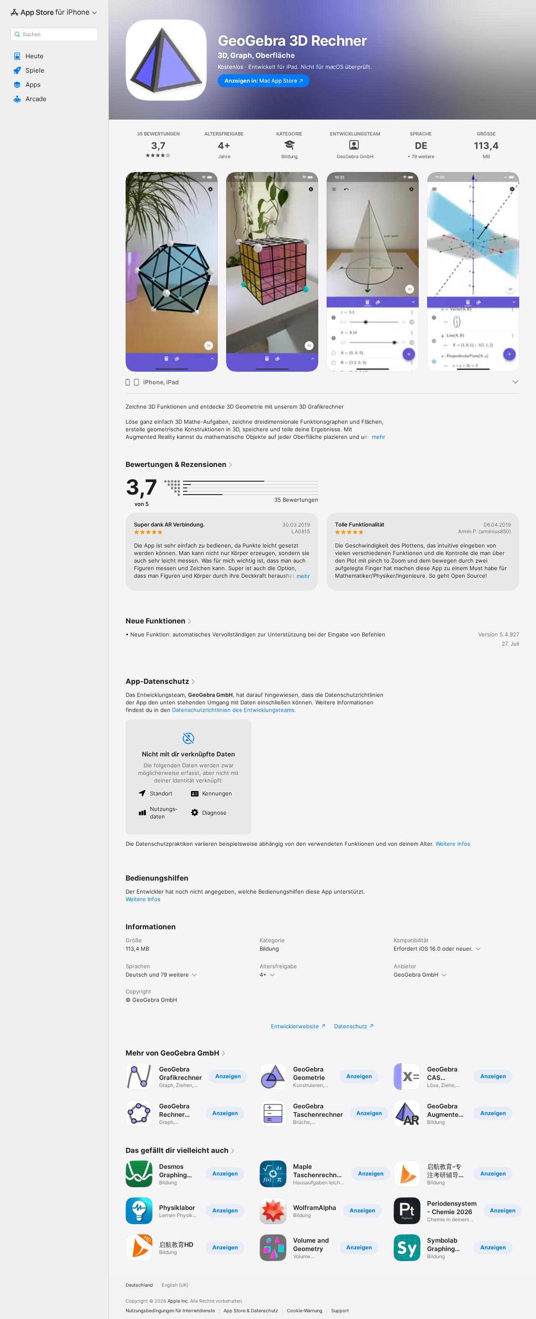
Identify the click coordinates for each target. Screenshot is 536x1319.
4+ (263, 974)
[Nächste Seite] (527, 271)
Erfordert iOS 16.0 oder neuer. (433, 948)
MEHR (303, 576)
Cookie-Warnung (304, 1311)
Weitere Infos (453, 843)
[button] (54, 56)
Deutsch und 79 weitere (157, 974)
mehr (378, 436)
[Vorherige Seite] (117, 271)
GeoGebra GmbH (416, 974)
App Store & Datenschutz (251, 1311)
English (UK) (175, 1285)
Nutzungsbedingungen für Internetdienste (170, 1311)
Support (340, 1311)
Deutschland (139, 1285)
